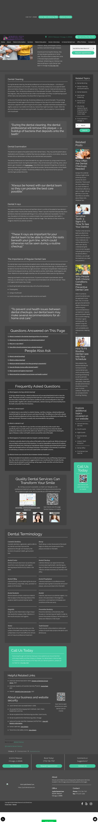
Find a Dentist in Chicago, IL (82, 120)
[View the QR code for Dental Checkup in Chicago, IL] (52, 504)
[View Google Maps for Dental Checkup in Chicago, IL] (28, 505)
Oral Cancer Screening (81, 96)
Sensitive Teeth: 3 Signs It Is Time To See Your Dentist (82, 221)
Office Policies (81, 42)
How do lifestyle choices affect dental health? (23, 367)
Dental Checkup (19, 742)
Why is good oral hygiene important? (21, 371)
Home (3, 42)
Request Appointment (49, 766)
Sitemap (15, 804)
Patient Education (40, 42)
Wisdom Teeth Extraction (81, 442)
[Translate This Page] (95, 819)
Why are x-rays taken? (16, 344)
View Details (24, 726)
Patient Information (19, 42)
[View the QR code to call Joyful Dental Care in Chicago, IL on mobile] (83, 482)
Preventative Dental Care (81, 102)
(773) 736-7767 (54, 65)
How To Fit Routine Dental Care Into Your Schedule (82, 354)
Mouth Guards (81, 429)
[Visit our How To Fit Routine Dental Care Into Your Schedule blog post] (83, 346)
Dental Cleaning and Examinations (83, 87)
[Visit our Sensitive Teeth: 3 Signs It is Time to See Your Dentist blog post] (83, 214)
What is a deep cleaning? (17, 360)
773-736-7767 (24, 663)
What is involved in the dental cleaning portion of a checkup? (28, 336)
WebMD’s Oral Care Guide (23, 691)
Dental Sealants (82, 92)
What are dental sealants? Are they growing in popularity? (27, 363)
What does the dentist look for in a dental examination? (27, 340)
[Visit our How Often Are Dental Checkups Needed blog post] (83, 158)
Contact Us (91, 42)
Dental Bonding (82, 83)
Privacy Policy (8, 804)
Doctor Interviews (54, 42)
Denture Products (65, 17)
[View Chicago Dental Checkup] (16, 59)
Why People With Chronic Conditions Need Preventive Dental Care (83, 283)
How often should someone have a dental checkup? (25, 347)
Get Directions (15, 766)
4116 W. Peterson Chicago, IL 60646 (59, 37)
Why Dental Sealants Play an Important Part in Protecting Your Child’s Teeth (82, 110)
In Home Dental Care (68, 42)
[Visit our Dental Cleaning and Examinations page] (21, 522)
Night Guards (81, 432)
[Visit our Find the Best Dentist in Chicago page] (54, 522)
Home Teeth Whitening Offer (48, 17)
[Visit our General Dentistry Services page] (38, 522)
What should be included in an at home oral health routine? (28, 374)
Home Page (44, 686)
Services (30, 42)
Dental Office (81, 448)
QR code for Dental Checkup (13, 746)
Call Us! (86, 37)
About (9, 42)
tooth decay (29, 165)
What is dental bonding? (17, 356)
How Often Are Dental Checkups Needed (81, 164)
